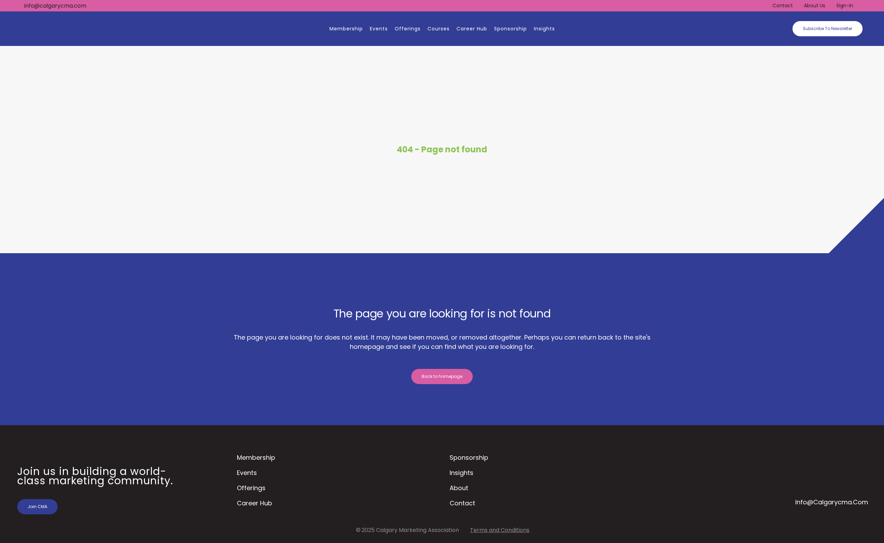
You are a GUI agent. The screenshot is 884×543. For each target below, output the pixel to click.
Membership (256, 457)
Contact (782, 5)
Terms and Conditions (499, 530)
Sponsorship (469, 457)
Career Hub (254, 503)
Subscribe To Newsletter (827, 28)
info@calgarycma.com (55, 6)
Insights (461, 472)
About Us (814, 5)
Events (247, 472)
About (459, 488)
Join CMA (37, 506)
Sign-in (844, 5)
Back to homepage (442, 376)
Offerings (251, 488)
